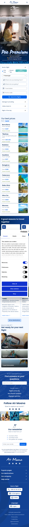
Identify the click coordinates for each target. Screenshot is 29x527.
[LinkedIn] (19, 409)
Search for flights (16, 97)
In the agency (16, 493)
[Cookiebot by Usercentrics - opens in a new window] (20, 232)
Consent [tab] (5, 236)
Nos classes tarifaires (14, 393)
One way (4, 71)
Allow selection (14, 288)
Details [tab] (14, 236)
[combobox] (14, 80)
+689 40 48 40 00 (15, 489)
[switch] (25, 267)
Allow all (14, 283)
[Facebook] (10, 409)
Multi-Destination (21, 70)
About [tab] (23, 236)
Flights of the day (14, 391)
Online (16, 497)
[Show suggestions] (24, 80)
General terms (14, 523)
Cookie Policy (14, 519)
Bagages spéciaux (14, 396)
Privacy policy (14, 517)
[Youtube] (16, 409)
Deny (14, 293)
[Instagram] (13, 409)
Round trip (11, 71)
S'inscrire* (23, 444)
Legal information (14, 521)
